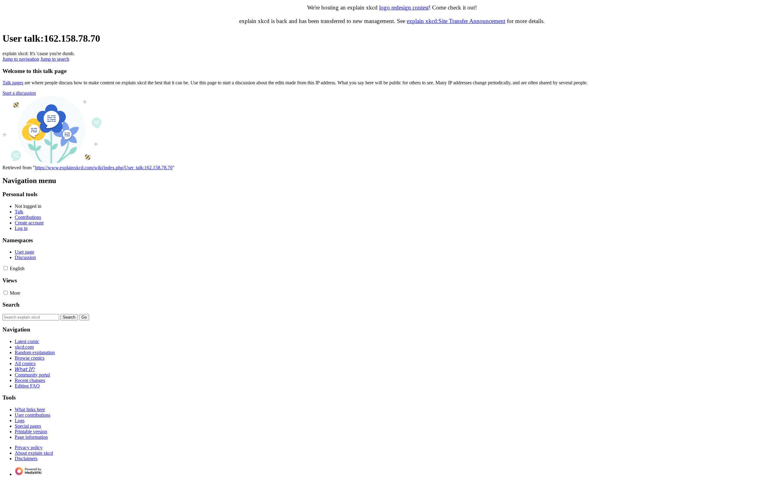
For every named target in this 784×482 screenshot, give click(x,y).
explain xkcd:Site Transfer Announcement (456, 21)
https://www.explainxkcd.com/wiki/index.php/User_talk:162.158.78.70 (103, 167)
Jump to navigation (20, 59)
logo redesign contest (404, 7)
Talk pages (12, 82)
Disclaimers (26, 458)
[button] (19, 93)
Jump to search (54, 59)
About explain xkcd (34, 453)
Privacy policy (29, 447)
